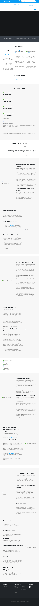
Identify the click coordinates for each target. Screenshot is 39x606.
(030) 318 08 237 (23, 589)
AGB (15, 586)
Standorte (16, 591)
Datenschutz (16, 588)
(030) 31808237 (31, 5)
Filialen (5, 1)
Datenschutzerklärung (23, 603)
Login (12, 1)
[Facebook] (29, 587)
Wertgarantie (16, 592)
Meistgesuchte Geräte (19, 79)
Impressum (16, 587)
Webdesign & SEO (26, 601)
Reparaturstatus (8, 1)
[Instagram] (31, 587)
